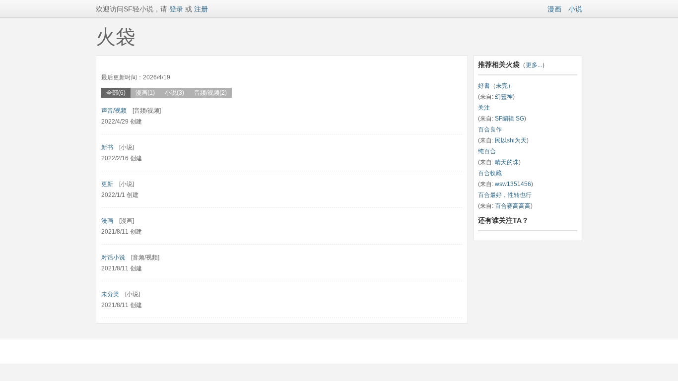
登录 (175, 9)
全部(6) (116, 92)
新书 (107, 147)
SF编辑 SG (509, 118)
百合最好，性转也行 (505, 194)
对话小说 (113, 257)
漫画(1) (145, 92)
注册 (201, 9)
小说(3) (174, 92)
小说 (575, 9)
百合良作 (490, 129)
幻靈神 (504, 96)
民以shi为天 (511, 140)
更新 (107, 184)
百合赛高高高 (513, 205)
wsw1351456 (513, 184)
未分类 (110, 294)
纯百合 (487, 151)
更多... (534, 65)
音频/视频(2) (210, 92)
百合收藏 (490, 173)
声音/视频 (114, 110)
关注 (484, 107)
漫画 (554, 9)
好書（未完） (496, 85)
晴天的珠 (507, 162)
